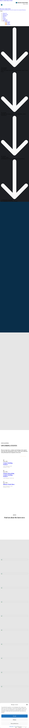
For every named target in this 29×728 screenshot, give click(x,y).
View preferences (14, 723)
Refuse (14, 719)
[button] (27, 704)
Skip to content (3, 0)
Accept (14, 716)
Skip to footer (9, 0)
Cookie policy (11, 726)
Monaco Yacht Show (9, 484)
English (20, 727)
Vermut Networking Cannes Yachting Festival (8, 475)
